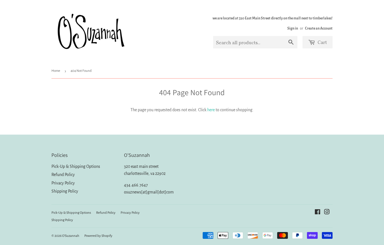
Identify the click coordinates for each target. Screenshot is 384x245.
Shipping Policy (64, 191)
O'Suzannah (70, 236)
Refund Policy (63, 174)
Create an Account (319, 28)
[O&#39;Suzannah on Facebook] (317, 212)
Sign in (292, 28)
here (211, 110)
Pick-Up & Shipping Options (75, 166)
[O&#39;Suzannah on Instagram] (327, 212)
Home (55, 71)
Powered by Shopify (98, 236)
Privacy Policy (63, 183)
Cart (322, 42)
